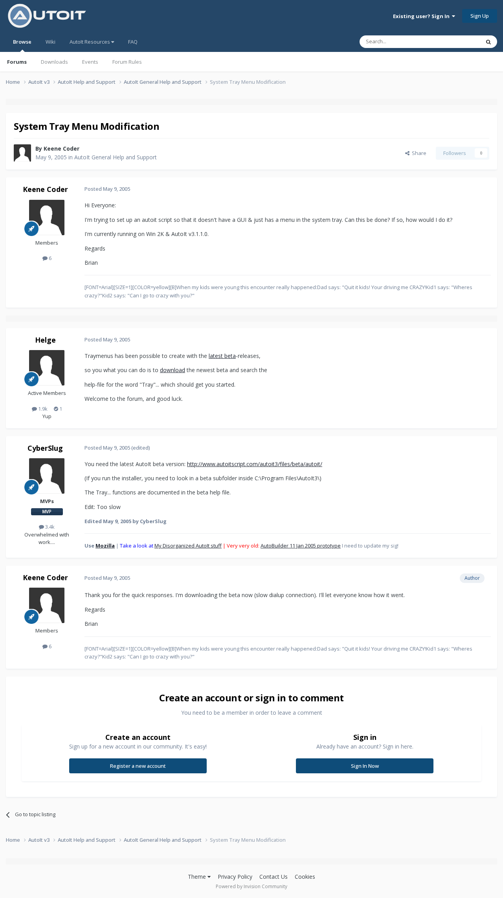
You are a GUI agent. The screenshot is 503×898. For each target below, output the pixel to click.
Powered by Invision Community (251, 886)
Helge (45, 340)
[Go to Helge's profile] (46, 367)
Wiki (50, 41)
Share (417, 153)
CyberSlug (45, 448)
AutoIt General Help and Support (115, 157)
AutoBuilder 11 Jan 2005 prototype (301, 545)
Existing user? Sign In (422, 16)
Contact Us (273, 876)
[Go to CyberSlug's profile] (46, 476)
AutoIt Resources (90, 41)
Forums (17, 61)
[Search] (488, 41)
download (172, 370)
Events (90, 61)
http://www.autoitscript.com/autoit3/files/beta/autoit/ (254, 464)
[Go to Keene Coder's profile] (22, 153)
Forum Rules (127, 61)
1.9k (42, 408)
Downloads (54, 61)
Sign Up (479, 15)
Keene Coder (61, 148)
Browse (22, 41)
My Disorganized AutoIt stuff (188, 545)
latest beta (222, 356)
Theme (197, 876)
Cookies (305, 876)
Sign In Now (365, 765)
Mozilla (105, 545)
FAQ (133, 41)
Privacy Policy (235, 876)
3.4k (49, 526)
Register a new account (138, 765)
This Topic (457, 41)
